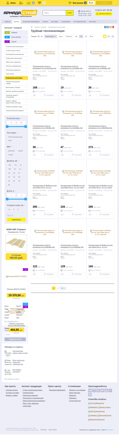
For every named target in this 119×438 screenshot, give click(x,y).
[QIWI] (91, 411)
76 (19, 181)
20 (15, 169)
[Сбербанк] (92, 415)
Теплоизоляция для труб (15, 138)
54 (9, 181)
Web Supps (109, 430)
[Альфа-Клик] (99, 411)
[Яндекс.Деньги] (104, 407)
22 (20, 169)
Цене (61, 36)
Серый (20, 151)
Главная (7, 21)
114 (15, 165)
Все (91, 36)
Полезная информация (31, 21)
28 (14, 173)
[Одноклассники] (110, 27)
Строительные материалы (15, 46)
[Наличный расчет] (104, 415)
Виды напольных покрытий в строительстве (19, 362)
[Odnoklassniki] (98, 390)
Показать (16, 220)
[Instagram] (90, 394)
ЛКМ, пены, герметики (13, 62)
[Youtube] (106, 390)
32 (19, 173)
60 (14, 181)
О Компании (65, 21)
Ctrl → (63, 288)
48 (19, 177)
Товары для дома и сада (14, 106)
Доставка (54, 21)
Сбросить (10, 215)
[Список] (108, 36)
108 (9, 165)
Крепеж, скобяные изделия (15, 91)
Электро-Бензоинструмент (15, 110)
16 (20, 165)
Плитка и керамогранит (13, 66)
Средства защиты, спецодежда (12, 96)
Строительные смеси (13, 50)
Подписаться (15, 339)
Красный (11, 151)
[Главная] (31, 27)
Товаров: (34, 36)
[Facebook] (94, 390)
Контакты (92, 21)
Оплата (45, 21)
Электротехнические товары (13, 82)
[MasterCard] (99, 403)
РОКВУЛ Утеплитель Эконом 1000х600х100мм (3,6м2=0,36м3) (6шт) (16, 325)
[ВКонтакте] (105, 27)
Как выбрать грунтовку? (17, 370)
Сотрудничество (79, 21)
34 (9, 177)
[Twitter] (108, 27)
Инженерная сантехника (14, 78)
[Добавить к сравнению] (34, 95)
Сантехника (10, 74)
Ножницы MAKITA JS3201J (16, 289)
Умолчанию (50, 36)
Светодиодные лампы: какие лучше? (20, 352)
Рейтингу (69, 36)
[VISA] (91, 403)
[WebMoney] (93, 407)
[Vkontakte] (90, 390)
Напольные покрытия (13, 70)
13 (9, 209)
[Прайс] (112, 36)
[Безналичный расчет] (96, 419)
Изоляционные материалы (15, 54)
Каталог (16, 21)
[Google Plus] (113, 27)
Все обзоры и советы (12, 379)
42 (14, 177)
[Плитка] (104, 36)
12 (81, 36)
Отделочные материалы (14, 58)
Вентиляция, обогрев (13, 87)
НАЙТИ (69, 13)
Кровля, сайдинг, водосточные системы (13, 102)
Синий (10, 155)
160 (9, 169)
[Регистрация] (21, 3)
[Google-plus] (110, 390)
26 (9, 173)
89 (9, 185)
